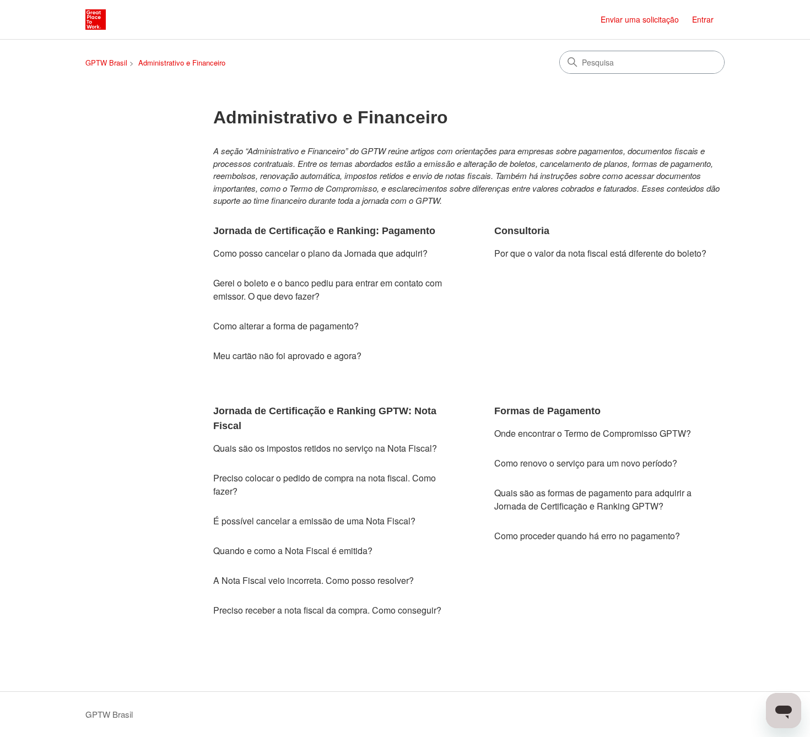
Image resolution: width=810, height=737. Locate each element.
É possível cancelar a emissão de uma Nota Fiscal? (314, 520)
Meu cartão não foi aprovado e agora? (287, 355)
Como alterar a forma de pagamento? (286, 325)
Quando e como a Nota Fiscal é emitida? (292, 550)
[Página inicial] (95, 19)
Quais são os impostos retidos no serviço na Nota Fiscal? (325, 448)
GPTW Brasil (106, 62)
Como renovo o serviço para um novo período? (585, 463)
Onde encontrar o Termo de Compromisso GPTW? (592, 433)
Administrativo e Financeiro (181, 62)
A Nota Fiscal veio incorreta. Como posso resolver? (313, 580)
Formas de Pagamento (547, 410)
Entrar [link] (703, 19)
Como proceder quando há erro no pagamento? (587, 535)
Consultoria (521, 230)
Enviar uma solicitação (640, 19)
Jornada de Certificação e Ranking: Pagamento (324, 230)
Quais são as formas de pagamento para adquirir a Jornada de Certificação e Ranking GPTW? (593, 499)
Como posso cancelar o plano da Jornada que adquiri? (320, 253)
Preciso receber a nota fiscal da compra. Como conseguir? (327, 610)
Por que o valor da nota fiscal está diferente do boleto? (600, 253)
